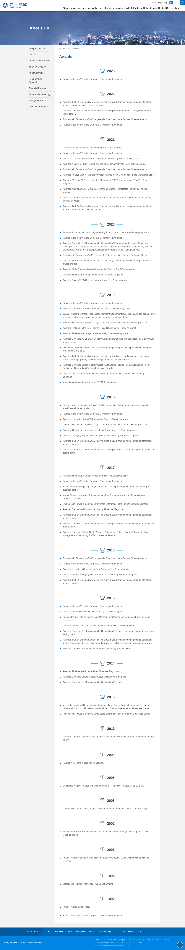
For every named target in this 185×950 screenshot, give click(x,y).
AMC (140, 931)
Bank (70, 931)
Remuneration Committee (35, 80)
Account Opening (81, 8)
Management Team (38, 100)
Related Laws (150, 8)
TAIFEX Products (133, 8)
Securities (59, 931)
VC (117, 931)
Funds (92, 931)
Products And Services (40, 61)
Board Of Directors (37, 67)
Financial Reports (37, 88)
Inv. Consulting (105, 931)
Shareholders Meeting (39, 94)
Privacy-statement (10, 943)
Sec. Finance (128, 931)
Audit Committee (37, 73)
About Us (67, 8)
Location (175, 8)
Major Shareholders (38, 106)
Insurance (80, 931)
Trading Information (114, 8)
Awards (32, 54)
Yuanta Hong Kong (159, 3)
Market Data (97, 8)
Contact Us (163, 8)
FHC (49, 931)
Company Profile (37, 48)
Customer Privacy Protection (31, 943)
